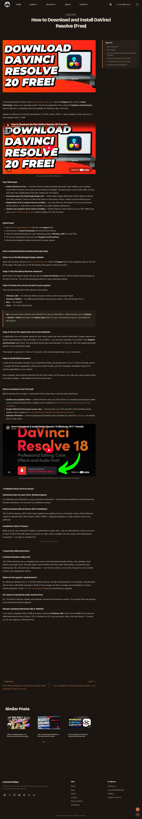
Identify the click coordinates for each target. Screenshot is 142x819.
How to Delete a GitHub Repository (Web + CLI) (74, 684)
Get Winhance (125, 4)
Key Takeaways (112, 47)
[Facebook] (24, 795)
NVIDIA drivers (62, 403)
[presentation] (18, 724)
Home (18, 4)
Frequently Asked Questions (117, 65)
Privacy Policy (77, 801)
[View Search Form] (110, 4)
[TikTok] (34, 795)
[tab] (43, 742)
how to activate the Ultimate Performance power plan (50, 412)
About (68, 4)
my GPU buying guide (33, 588)
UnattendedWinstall (116, 790)
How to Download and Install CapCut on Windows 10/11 (78, 735)
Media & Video (71, 14)
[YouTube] (5, 795)
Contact (84, 4)
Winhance (81, 415)
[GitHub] (14, 795)
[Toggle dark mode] (137, 4)
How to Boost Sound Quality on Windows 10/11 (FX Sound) (48, 735)
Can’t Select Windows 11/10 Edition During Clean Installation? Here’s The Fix (24, 685)
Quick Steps (111, 50)
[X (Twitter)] (10, 795)
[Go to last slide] (9, 727)
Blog (73, 790)
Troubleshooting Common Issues (118, 61)
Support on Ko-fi (114, 797)
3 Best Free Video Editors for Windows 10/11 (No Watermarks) (17, 735)
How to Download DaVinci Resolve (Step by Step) (121, 54)
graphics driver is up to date (22, 212)
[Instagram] (29, 795)
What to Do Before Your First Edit (119, 58)
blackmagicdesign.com (21, 227)
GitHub (110, 794)
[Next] (89, 727)
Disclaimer (75, 805)
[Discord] (19, 795)
